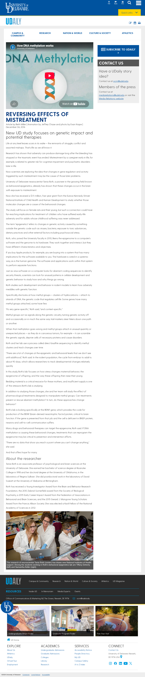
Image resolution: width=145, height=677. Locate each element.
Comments (26, 674)
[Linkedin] (120, 664)
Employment (12, 664)
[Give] (122, 3)
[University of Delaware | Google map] (121, 657)
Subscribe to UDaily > (120, 51)
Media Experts (64, 591)
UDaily (10, 657)
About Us (11, 650)
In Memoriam (47, 591)
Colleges (45, 657)
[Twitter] (131, 664)
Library (44, 661)
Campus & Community (17, 34)
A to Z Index (80, 664)
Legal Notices (35, 674)
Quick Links (127, 12)
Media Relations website (111, 98)
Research (45, 33)
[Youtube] (126, 664)
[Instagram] (110, 664)
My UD (77, 657)
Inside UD (33, 591)
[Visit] (109, 3)
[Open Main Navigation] (138, 3)
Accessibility (46, 674)
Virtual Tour (12, 661)
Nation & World (72, 33)
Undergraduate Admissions (52, 650)
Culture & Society (100, 33)
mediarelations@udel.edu (111, 95)
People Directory (82, 653)
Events (77, 591)
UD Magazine (119, 581)
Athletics (127, 33)
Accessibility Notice (83, 650)
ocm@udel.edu (120, 81)
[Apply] (116, 3)
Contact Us (113, 650)
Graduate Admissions (50, 653)
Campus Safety (81, 661)
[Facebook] (115, 664)
